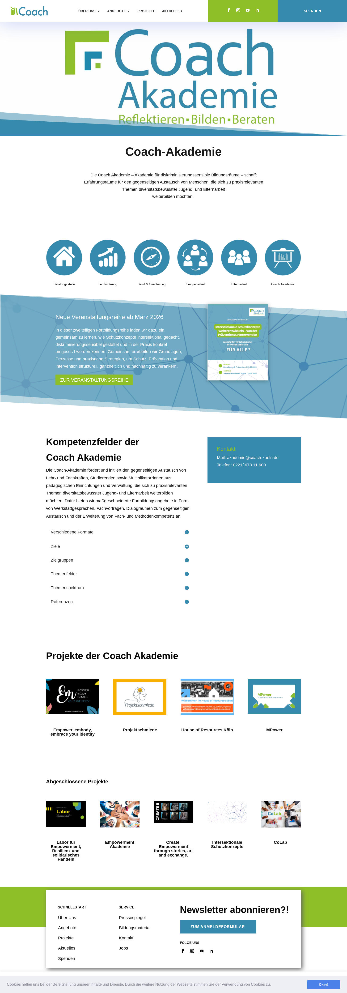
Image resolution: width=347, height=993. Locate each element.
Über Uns (67, 917)
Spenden (312, 11)
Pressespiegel (132, 917)
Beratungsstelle (64, 284)
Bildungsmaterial (134, 927)
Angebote (116, 11)
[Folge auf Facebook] (229, 10)
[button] (272, 985)
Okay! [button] (323, 984)
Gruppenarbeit (195, 284)
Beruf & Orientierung (151, 284)
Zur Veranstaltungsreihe (94, 380)
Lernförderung (107, 284)
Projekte (146, 11)
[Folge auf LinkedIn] (257, 10)
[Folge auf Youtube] (247, 10)
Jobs (123, 948)
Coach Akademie (282, 284)
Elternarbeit (239, 284)
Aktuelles (172, 11)
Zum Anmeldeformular (217, 927)
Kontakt (126, 938)
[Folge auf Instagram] (238, 10)
